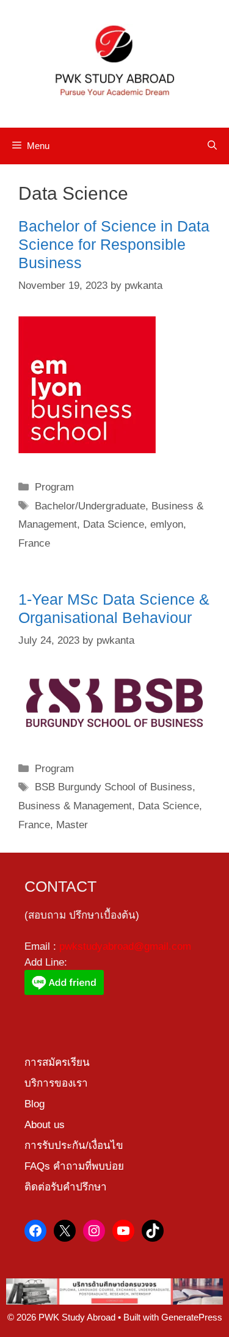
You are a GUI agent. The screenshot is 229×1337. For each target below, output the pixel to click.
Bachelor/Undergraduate (90, 506)
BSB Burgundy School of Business (113, 787)
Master (72, 825)
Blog (34, 1104)
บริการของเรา (56, 1083)
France (34, 543)
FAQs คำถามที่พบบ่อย (74, 1166)
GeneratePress (191, 1317)
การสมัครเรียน (57, 1062)
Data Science (113, 524)
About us (44, 1125)
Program (54, 487)
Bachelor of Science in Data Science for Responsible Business (113, 244)
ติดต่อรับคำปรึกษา (65, 1187)
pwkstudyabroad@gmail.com (125, 946)
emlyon (166, 524)
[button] (212, 146)
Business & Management (75, 806)
